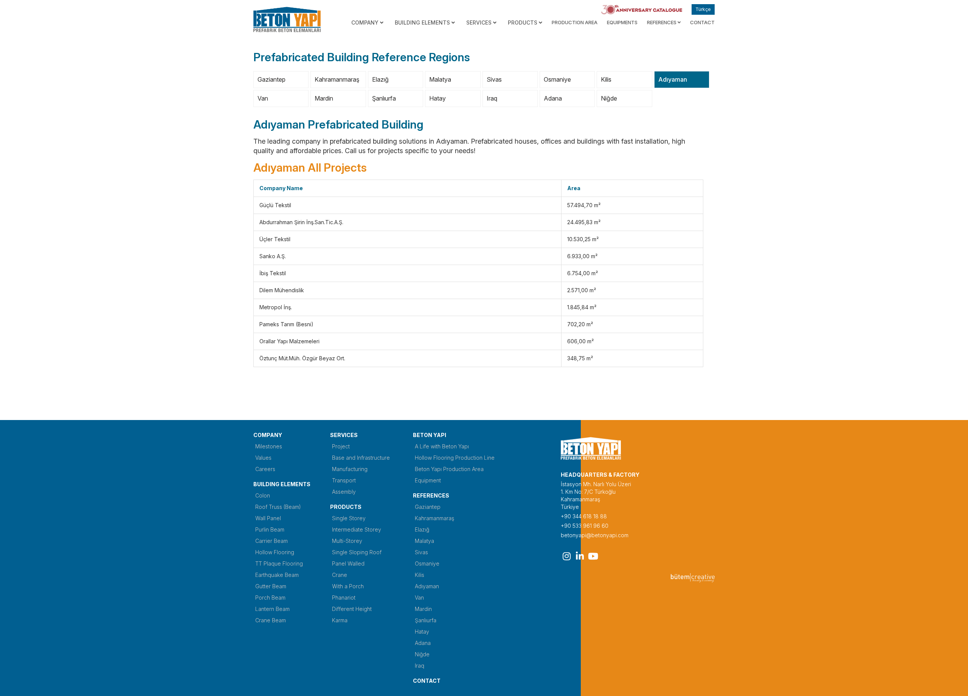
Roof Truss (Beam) (278, 507)
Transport (344, 480)
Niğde (609, 98)
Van (263, 98)
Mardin (324, 98)
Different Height (352, 609)
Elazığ (380, 79)
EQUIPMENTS (622, 22)
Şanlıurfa (384, 98)
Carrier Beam (271, 541)
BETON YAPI (429, 435)
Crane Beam (270, 620)
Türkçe (703, 9)
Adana (553, 98)
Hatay (437, 98)
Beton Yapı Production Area (449, 469)
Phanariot (343, 597)
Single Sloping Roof (357, 552)
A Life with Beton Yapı (442, 446)
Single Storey (349, 518)
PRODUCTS (345, 507)
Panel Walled (348, 563)
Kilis (606, 79)
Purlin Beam (269, 529)
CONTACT (702, 22)
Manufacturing (350, 469)
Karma (339, 620)
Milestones (268, 446)
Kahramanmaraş (337, 79)
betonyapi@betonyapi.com (594, 535)
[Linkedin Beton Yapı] (579, 556)
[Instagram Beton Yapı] (566, 556)
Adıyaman (672, 79)
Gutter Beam (270, 586)
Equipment (428, 480)
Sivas (494, 79)
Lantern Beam (272, 609)
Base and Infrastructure (361, 457)
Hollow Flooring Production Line (455, 457)
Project (341, 446)
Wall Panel (268, 518)
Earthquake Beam (277, 575)
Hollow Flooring (274, 552)
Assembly (344, 491)
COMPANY (267, 435)
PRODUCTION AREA (574, 22)
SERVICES (344, 435)
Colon (262, 495)
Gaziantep (271, 79)
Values (263, 457)
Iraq (492, 98)
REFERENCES (662, 22)
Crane (339, 575)
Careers (265, 469)
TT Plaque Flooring (279, 563)
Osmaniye (557, 79)
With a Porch (348, 586)
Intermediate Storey (356, 529)
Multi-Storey (347, 541)
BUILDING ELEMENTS (281, 484)
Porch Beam (270, 597)
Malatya (440, 79)
